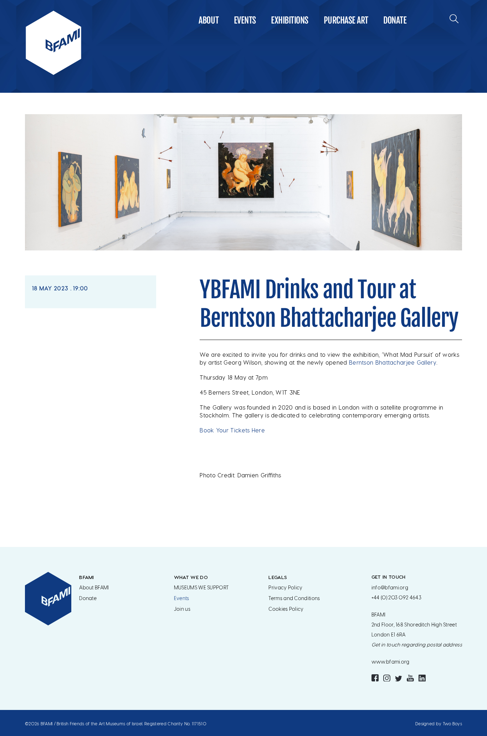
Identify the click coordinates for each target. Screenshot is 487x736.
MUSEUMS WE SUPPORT (201, 588)
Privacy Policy (285, 588)
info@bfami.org (389, 588)
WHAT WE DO (191, 577)
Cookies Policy (285, 609)
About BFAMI (94, 588)
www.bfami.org (390, 662)
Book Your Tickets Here (232, 430)
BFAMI (86, 577)
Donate (394, 20)
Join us (182, 609)
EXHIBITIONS (289, 20)
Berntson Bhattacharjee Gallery (392, 362)
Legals (277, 577)
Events (245, 20)
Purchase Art (346, 20)
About (209, 20)
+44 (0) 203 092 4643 (396, 598)
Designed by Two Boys (438, 723)
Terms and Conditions (294, 598)
